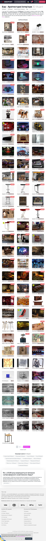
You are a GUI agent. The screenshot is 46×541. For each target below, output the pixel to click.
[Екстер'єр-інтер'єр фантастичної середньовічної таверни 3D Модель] (8, 288)
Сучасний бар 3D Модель (37, 256)
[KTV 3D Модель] (8, 163)
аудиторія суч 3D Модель (22, 156)
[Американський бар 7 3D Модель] (8, 250)
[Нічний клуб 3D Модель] (38, 163)
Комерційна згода (28, 519)
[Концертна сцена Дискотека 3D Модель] (38, 375)
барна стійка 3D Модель (37, 119)
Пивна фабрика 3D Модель (37, 44)
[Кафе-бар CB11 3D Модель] (8, 51)
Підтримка (26, 511)
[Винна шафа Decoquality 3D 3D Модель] (23, 201)
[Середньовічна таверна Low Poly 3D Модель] (23, 325)
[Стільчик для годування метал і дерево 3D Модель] (8, 437)
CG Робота (3, 525)
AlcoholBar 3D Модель (21, 268)
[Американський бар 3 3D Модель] (8, 350)
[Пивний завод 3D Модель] (23, 26)
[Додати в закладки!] (12, 29)
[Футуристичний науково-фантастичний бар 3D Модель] (8, 88)
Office (3, 17)
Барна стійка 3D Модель (37, 181)
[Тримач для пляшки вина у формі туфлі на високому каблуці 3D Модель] (23, 313)
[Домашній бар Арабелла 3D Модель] (38, 300)
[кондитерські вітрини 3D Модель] (38, 138)
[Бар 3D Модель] (8, 26)
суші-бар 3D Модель (36, 94)
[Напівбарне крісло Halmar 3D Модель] (8, 325)
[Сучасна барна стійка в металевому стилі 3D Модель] (8, 300)
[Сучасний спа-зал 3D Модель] (23, 288)
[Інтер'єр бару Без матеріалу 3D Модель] (8, 425)
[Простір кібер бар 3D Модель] (38, 76)
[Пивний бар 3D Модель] (8, 176)
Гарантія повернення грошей (30, 525)
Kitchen (38, 15)
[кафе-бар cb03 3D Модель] (8, 101)
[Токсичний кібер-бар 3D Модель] (38, 64)
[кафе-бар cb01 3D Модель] (38, 101)
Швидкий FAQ (27, 515)
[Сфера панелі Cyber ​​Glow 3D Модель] (23, 64)
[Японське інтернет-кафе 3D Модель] (23, 300)
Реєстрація (42, 1)
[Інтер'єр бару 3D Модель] (23, 425)
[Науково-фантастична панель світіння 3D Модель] (8, 76)
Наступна (26, 446)
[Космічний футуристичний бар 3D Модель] (23, 76)
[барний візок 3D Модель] (23, 88)
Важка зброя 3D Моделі (23, 463)
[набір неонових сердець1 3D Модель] (8, 126)
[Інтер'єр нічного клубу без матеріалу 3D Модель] (8, 400)
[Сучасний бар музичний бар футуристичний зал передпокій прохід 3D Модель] (38, 263)
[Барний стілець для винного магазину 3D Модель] (8, 188)
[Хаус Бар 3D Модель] (38, 325)
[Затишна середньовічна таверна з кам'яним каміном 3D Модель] (38, 313)
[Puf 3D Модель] (8, 375)
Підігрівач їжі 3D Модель (22, 380)
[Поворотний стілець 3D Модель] (8, 201)
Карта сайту (36, 532)
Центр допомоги (27, 513)
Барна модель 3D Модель (7, 318)
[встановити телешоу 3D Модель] (8, 151)
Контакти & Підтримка (30, 509)
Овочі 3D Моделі (37, 458)
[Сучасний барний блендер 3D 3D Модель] (23, 238)
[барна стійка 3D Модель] (38, 113)
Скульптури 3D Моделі (9, 456)
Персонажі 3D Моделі (20, 456)
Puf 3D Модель (5, 380)
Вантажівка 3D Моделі (35, 463)
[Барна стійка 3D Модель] (38, 176)
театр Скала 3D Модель (22, 144)
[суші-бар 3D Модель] (38, 88)
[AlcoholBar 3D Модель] (23, 263)
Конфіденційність (27, 521)
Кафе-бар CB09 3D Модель (23, 57)
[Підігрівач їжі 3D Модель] (23, 375)
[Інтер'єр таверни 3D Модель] (23, 412)
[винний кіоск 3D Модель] (23, 113)
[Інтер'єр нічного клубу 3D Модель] (23, 400)
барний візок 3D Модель (22, 94)
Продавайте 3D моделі (6, 519)
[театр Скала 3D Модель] (23, 138)
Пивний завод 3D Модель (22, 32)
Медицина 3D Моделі (35, 460)
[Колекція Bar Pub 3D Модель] (38, 288)
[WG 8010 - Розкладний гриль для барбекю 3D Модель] (38, 26)
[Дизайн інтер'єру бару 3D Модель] (23, 163)
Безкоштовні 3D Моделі (6, 515)
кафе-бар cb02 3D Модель (22, 106)
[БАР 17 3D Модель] (8, 39)
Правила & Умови (28, 523)
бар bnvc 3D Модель (21, 131)
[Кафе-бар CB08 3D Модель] (38, 51)
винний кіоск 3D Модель (22, 119)
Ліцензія (25, 517)
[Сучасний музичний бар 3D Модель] (23, 176)
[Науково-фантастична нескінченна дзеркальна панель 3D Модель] (8, 64)
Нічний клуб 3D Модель (37, 169)
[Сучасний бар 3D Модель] (38, 250)
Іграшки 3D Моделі (25, 460)
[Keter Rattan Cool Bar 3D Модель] (8, 113)
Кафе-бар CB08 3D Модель (37, 57)
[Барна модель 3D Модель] (8, 313)
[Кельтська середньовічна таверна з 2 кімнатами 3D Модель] (38, 275)
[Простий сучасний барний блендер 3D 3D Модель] (8, 238)
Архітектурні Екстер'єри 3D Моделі (13, 458)
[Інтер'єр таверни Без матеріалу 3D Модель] (8, 412)
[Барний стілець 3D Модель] (38, 188)
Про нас (3, 492)
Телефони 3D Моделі (27, 458)
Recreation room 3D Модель (37, 156)
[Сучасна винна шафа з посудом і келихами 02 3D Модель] (23, 39)
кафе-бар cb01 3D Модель (37, 106)
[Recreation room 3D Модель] (38, 151)
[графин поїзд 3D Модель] (38, 126)
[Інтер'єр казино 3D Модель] (23, 387)
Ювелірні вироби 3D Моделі (13, 460)
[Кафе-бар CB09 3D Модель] (23, 51)
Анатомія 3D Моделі (23, 465)
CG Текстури (4, 517)
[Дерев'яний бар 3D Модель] (8, 213)
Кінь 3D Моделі (39, 456)
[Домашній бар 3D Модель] (23, 350)
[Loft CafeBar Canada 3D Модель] (38, 350)
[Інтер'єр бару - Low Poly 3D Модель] (23, 225)
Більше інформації (20, 536)
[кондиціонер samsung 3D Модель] (8, 138)
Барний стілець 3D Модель (37, 194)
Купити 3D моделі (6, 509)
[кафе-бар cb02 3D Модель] (23, 101)
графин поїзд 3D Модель (37, 131)
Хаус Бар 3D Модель (36, 331)
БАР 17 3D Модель (6, 44)
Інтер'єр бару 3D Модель (22, 430)
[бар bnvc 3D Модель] (23, 126)
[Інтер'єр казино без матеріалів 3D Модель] (8, 387)
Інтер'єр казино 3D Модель (22, 393)
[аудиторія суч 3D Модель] (23, 151)
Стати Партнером (5, 521)
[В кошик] (10, 29)
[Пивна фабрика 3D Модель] (38, 39)
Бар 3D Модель (5, 32)
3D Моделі (3, 511)
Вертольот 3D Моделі (11, 463)
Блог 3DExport (4, 523)
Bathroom (34, 15)
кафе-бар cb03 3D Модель (7, 106)
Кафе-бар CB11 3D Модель (7, 57)
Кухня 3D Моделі (30, 456)
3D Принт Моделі (5, 513)
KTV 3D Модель (5, 169)
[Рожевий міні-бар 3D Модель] (38, 238)
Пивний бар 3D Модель (7, 181)
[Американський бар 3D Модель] (38, 338)
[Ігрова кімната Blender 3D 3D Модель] (38, 225)
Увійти (36, 1)
